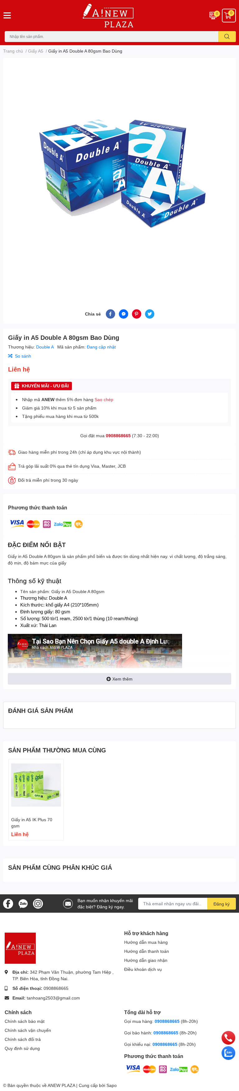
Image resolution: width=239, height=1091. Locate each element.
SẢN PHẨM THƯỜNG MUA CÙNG (57, 750)
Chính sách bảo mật (25, 1021)
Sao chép (104, 399)
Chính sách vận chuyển (28, 1030)
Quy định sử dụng (22, 1048)
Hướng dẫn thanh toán (146, 951)
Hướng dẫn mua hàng (146, 942)
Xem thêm (122, 678)
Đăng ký (221, 903)
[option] (119, 176)
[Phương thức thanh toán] (46, 523)
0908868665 (118, 435)
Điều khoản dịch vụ (143, 969)
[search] (227, 36)
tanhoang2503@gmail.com (53, 997)
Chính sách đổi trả (23, 1039)
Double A (45, 346)
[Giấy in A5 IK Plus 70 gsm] (36, 787)
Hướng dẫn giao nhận (145, 960)
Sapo (111, 1085)
